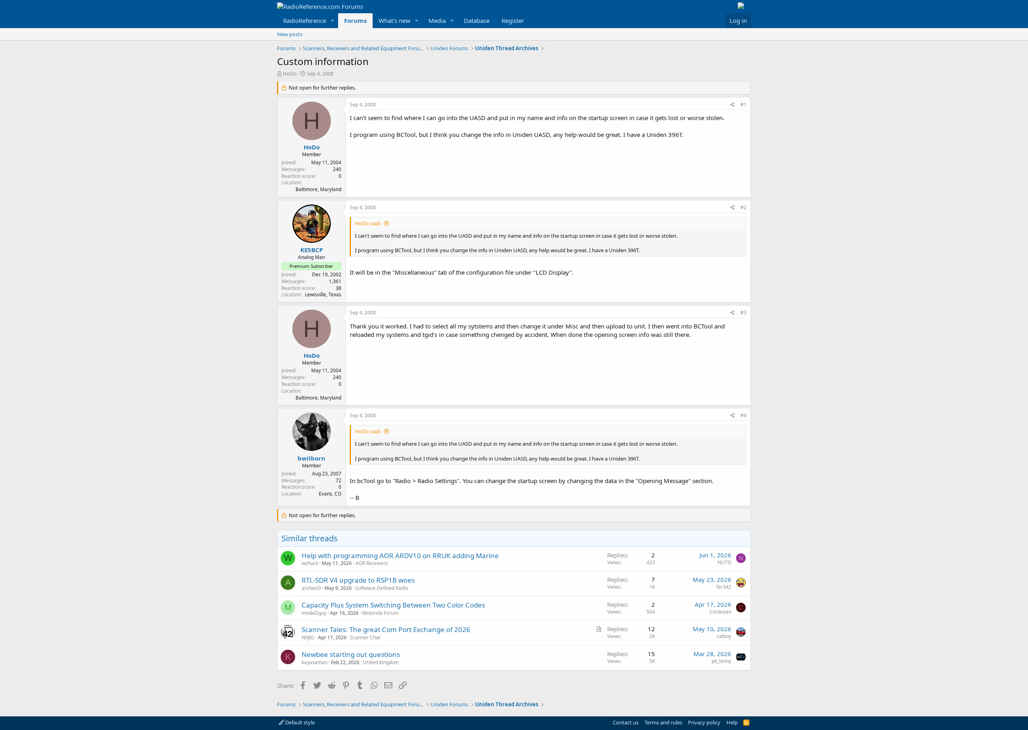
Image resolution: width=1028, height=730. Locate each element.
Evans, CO (330, 493)
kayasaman (314, 662)
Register (513, 20)
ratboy (724, 636)
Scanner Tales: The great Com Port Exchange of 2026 (386, 629)
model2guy (314, 613)
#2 (743, 207)
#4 (743, 415)
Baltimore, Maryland (318, 189)
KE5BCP (311, 250)
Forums (355, 20)
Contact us (625, 722)
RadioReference (304, 20)
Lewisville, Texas (323, 294)
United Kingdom (381, 662)
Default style (299, 722)
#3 (743, 312)
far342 (723, 586)
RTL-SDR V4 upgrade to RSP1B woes (358, 580)
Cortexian (720, 611)
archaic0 (311, 588)
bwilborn (311, 458)
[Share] (733, 105)
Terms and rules (663, 722)
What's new (394, 20)
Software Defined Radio (381, 588)
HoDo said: (368, 223)
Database (477, 20)
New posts (289, 34)
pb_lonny (721, 661)
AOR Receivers (371, 563)
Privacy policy (704, 722)
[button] (332, 20)
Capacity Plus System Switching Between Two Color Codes (393, 605)
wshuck (310, 563)
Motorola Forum (380, 613)
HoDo (290, 73)
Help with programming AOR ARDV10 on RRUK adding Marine (400, 555)
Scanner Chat (365, 637)
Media (437, 20)
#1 (743, 104)
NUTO (724, 562)
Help (732, 722)
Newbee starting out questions (351, 654)
